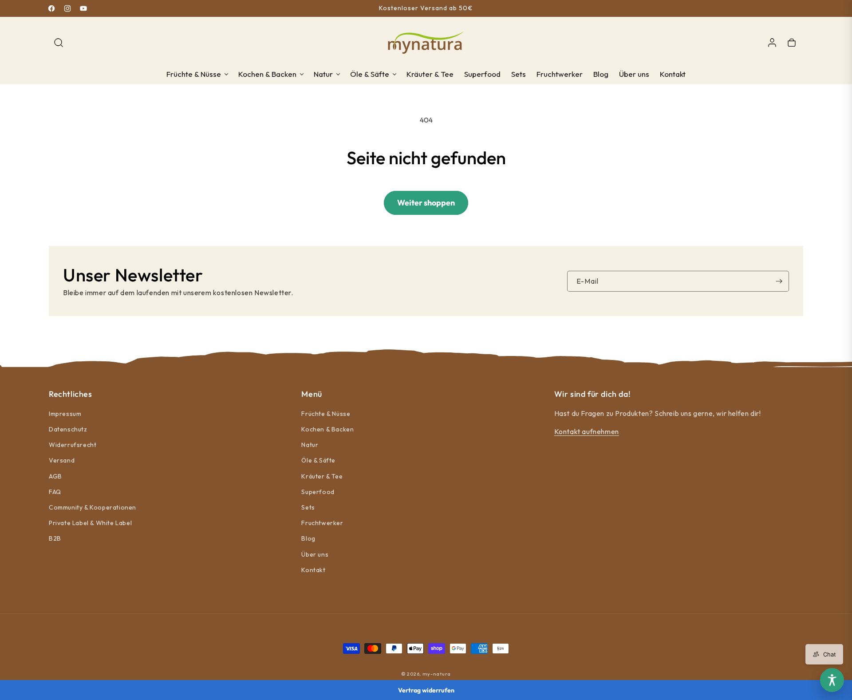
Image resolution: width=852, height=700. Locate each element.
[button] (58, 42)
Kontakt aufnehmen (586, 431)
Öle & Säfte (318, 461)
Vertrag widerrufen (426, 690)
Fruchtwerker (322, 523)
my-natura (436, 674)
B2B (55, 539)
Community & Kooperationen (92, 507)
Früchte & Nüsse (325, 414)
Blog (308, 539)
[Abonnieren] (779, 281)
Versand (62, 461)
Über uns (314, 554)
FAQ (55, 492)
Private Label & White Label (90, 523)
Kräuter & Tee (322, 476)
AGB (55, 476)
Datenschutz (68, 429)
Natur (309, 445)
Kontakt (313, 570)
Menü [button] (311, 394)
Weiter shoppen (426, 203)
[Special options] (832, 680)
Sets (308, 507)
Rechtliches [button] (70, 394)
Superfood (317, 492)
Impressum (65, 414)
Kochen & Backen (327, 429)
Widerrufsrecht (72, 445)
